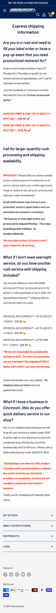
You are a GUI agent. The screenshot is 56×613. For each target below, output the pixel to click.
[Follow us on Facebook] (5, 574)
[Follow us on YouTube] (23, 574)
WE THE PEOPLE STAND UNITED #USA (28, 2)
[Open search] (38, 14)
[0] (50, 15)
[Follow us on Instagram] (17, 574)
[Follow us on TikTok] (29, 574)
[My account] (44, 14)
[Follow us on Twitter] (11, 574)
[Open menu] (4, 10)
